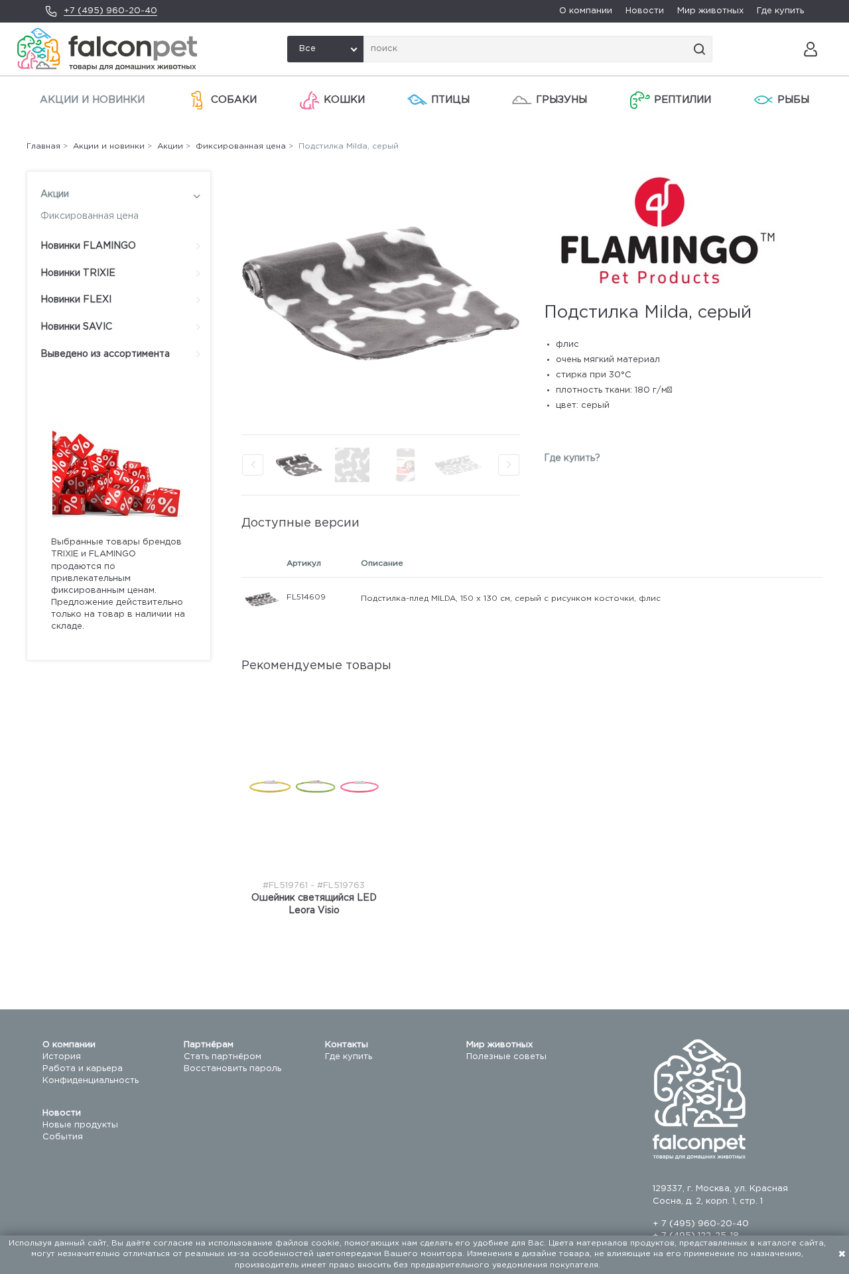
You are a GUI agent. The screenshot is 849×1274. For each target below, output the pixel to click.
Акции (54, 194)
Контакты (346, 1045)
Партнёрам (208, 1045)
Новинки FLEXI (75, 300)
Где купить (780, 11)
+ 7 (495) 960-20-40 (701, 1224)
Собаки (234, 100)
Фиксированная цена (89, 216)
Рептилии (682, 100)
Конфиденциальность (90, 1080)
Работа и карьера (82, 1068)
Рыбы (793, 100)
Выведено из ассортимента (105, 354)
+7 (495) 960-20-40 (110, 11)
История (61, 1056)
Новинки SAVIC (76, 327)
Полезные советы (506, 1056)
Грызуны (561, 100)
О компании (585, 11)
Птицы (450, 100)
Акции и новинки (92, 100)
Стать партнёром (222, 1056)
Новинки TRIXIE (77, 273)
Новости (644, 11)
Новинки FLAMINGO (88, 246)
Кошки (344, 100)
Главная (43, 146)
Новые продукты (80, 1125)
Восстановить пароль (232, 1068)
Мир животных (710, 11)
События (62, 1137)
